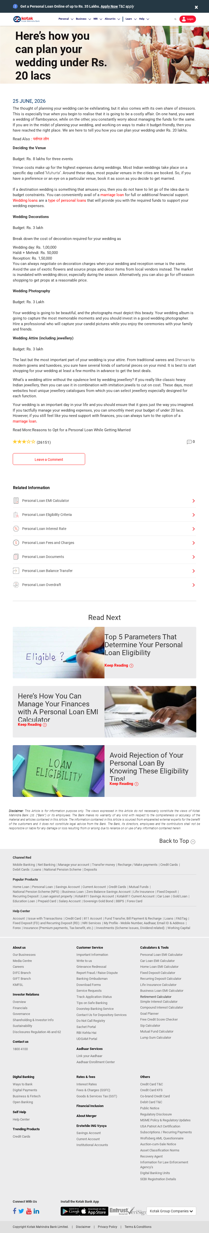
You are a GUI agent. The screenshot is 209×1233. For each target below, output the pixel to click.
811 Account (93, 918)
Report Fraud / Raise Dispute (97, 973)
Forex (17, 928)
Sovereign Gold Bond (98, 901)
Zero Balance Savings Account (108, 892)
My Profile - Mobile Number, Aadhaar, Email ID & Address (144, 923)
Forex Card (134, 901)
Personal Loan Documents (43, 557)
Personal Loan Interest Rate (44, 529)
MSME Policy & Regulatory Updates (165, 1120)
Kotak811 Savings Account (94, 896)
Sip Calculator (150, 1025)
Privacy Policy (107, 1227)
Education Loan (24, 901)
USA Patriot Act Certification (160, 1126)
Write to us (84, 961)
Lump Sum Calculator (155, 1037)
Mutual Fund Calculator (156, 1031)
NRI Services (91, 923)
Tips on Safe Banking (91, 1003)
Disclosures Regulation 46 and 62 (37, 1032)
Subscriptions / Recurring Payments (166, 1132)
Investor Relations (26, 994)
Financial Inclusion (89, 1106)
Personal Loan (42, 887)
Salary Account (70, 901)
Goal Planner (149, 1013)
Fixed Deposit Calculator (157, 973)
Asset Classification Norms (159, 1150)
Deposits (90, 869)
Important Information (92, 955)
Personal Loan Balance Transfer (47, 571)
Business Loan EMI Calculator (161, 991)
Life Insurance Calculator (158, 985)
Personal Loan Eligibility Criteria (47, 515)
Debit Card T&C (151, 1102)
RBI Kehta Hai (86, 1033)
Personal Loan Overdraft (41, 585)
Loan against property (56, 896)
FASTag (181, 918)
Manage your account (73, 865)
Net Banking (46, 865)
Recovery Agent (151, 1156)
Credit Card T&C (151, 1084)
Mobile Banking (24, 865)
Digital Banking (23, 1077)
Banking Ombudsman (92, 979)
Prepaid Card (47, 901)
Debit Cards (21, 869)
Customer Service (89, 947)
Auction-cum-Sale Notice (158, 1144)
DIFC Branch (22, 973)
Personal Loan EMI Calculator (45, 501)
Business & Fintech (27, 1096)
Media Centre (22, 961)
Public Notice (149, 1108)
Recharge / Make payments (138, 865)
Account (19, 918)
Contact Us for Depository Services (101, 1015)
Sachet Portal (86, 1027)
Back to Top (174, 841)
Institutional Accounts (92, 1145)
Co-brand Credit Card (155, 1096)
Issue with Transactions (45, 918)
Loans (36, 869)
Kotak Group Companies (169, 1211)
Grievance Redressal (91, 967)
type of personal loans (67, 200)
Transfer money (103, 865)
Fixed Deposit (167, 892)
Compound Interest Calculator (161, 1007)
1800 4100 (20, 1049)
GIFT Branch (22, 979)
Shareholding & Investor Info (33, 1020)
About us (19, 947)
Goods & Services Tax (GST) (96, 1096)
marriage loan (112, 195)
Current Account (94, 887)
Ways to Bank (23, 1084)
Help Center (21, 1119)
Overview (19, 1002)
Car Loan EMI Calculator (157, 961)
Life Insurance (143, 892)
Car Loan (163, 896)
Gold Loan (180, 896)
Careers (18, 967)
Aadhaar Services (89, 1049)
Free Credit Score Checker (159, 1019)
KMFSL (18, 985)
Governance (21, 1014)
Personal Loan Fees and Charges (48, 543)
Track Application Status (94, 997)
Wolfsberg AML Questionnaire (162, 1138)
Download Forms (88, 985)
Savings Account (68, 887)
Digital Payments (25, 1090)
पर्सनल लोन (41, 139)
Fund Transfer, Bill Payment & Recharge (133, 918)
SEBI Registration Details (158, 1179)
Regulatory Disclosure (156, 1114)
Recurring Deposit (25, 896)
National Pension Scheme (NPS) (36, 892)
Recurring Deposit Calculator (160, 979)
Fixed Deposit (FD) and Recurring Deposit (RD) (46, 923)
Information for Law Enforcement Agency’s (164, 1164)
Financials (20, 1008)
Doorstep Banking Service (95, 1009)
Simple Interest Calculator (158, 1001)
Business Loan (73, 892)
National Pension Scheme (62, 869)
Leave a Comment (49, 459)
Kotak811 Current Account (135, 896)
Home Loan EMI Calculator (159, 967)
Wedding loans (25, 200)
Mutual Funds (139, 887)
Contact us (21, 1042)
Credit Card (73, 918)
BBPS (120, 901)
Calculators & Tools (154, 947)
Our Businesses (24, 955)
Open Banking (23, 1102)
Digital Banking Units (155, 1173)
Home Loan (21, 887)
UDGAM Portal (86, 1039)
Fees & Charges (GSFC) (93, 1090)
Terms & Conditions (138, 1227)
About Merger (86, 1116)
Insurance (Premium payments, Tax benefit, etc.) (58, 928)
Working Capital (178, 928)
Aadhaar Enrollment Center (95, 1062)
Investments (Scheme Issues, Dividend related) (130, 928)
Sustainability (22, 1026)
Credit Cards (169, 865)
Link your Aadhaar (89, 1056)
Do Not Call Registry (90, 1021)
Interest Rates (86, 1084)
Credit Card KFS (151, 1090)
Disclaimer (83, 1227)
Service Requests (89, 991)
